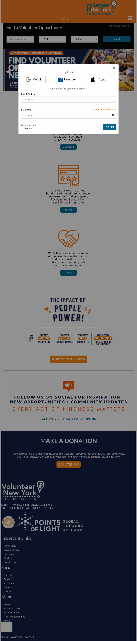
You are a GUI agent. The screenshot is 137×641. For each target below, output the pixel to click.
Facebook (70, 79)
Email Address (28, 94)
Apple (102, 79)
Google (37, 79)
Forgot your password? (105, 110)
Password (26, 110)
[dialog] (68, 99)
